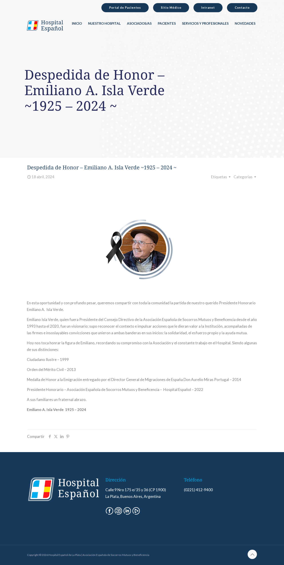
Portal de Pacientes (125, 7)
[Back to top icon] (252, 554)
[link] (104, 33)
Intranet (208, 7)
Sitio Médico (171, 7)
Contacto (242, 7)
